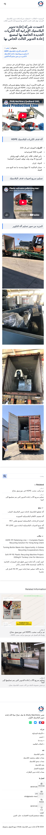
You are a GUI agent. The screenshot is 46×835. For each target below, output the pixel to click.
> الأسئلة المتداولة (38, 733)
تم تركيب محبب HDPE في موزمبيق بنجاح (28, 491)
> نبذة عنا (41, 740)
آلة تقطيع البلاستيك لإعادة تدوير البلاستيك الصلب (26, 512)
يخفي (7, 48)
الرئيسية (41, 18)
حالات (41, 488)
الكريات (39, 148)
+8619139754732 (37, 787)
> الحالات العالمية (38, 744)
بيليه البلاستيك (39, 765)
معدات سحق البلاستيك (36, 761)
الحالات (34, 18)
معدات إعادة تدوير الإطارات (35, 772)
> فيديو (42, 737)
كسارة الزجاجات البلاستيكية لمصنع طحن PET (26, 521)
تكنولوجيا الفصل (39, 768)
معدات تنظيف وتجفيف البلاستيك (33, 758)
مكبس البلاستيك (39, 754)
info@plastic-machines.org (34, 796)
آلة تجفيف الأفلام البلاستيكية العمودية (30, 516)
